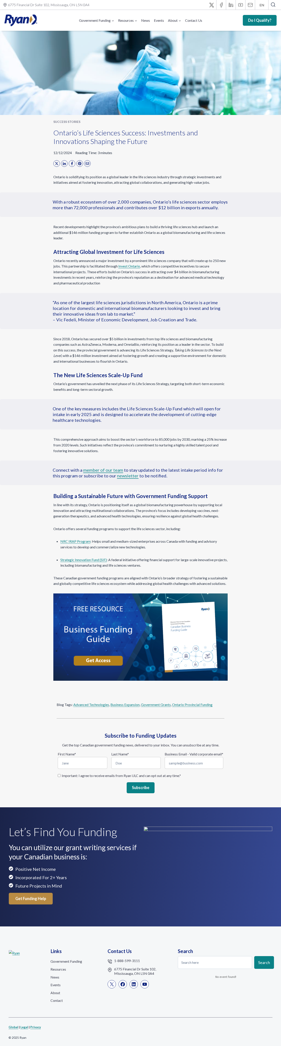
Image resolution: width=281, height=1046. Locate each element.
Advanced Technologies (91, 704)
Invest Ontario (129, 266)
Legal (24, 1027)
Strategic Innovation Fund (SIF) (83, 560)
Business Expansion (125, 704)
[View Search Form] (273, 5)
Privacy (35, 1027)
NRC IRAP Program (75, 541)
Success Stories (66, 122)
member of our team (103, 470)
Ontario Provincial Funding (192, 704)
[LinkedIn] (64, 163)
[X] (211, 5)
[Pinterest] (79, 163)
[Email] (250, 5)
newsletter (128, 475)
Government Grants (156, 704)
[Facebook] (221, 5)
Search (264, 962)
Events (159, 20)
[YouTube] (240, 5)
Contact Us (193, 20)
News (145, 20)
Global (13, 1027)
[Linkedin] (231, 5)
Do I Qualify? (259, 20)
